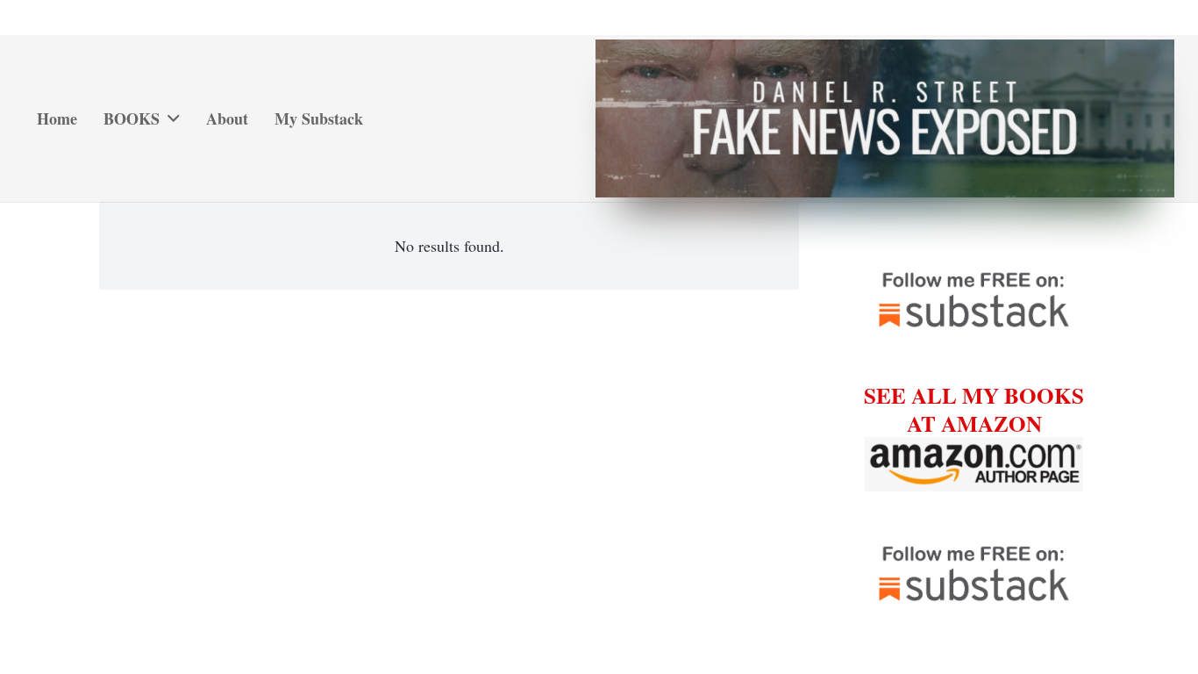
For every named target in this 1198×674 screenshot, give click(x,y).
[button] (170, 118)
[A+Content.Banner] (884, 118)
